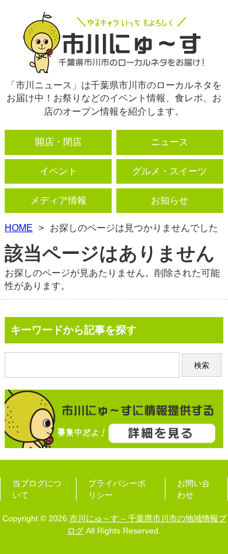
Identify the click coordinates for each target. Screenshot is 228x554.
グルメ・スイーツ (169, 171)
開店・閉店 (58, 142)
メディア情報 (58, 200)
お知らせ (169, 200)
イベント (58, 171)
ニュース (169, 142)
